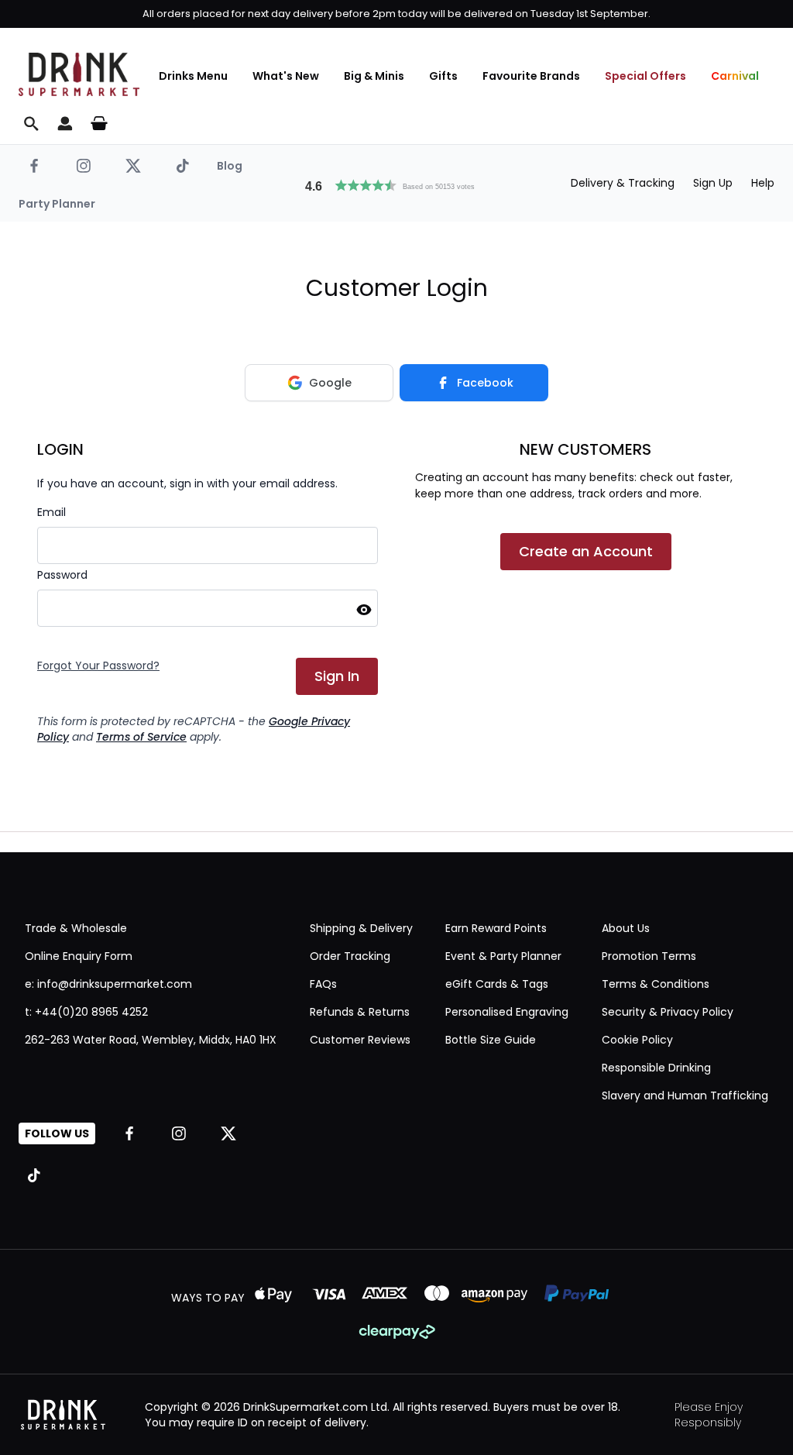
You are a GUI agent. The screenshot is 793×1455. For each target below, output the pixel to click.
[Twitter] (133, 165)
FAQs (323, 984)
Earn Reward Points (496, 928)
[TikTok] (182, 165)
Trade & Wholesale (76, 928)
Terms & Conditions (655, 984)
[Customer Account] (65, 123)
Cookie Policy (637, 1039)
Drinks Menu (193, 76)
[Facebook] (34, 165)
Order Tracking (350, 956)
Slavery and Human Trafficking (685, 1095)
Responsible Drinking (656, 1067)
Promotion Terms (649, 956)
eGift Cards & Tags (496, 984)
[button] (396, 183)
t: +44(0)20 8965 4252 (86, 1012)
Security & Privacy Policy (667, 1012)
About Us (626, 928)
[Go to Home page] (79, 74)
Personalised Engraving (506, 1012)
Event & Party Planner (503, 956)
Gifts (443, 76)
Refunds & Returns (360, 1012)
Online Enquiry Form (78, 956)
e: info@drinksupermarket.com (108, 984)
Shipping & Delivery (361, 928)
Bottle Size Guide (490, 1039)
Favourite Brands (531, 76)
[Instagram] (83, 165)
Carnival (735, 76)
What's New (285, 76)
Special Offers (645, 76)
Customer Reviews (360, 1039)
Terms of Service (141, 737)
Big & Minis (374, 76)
